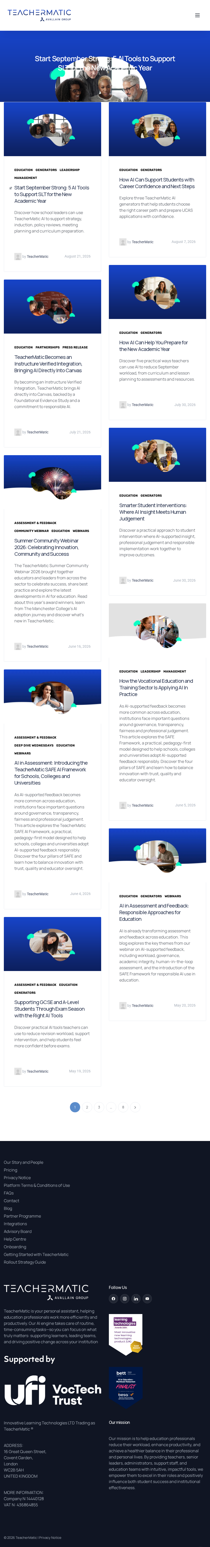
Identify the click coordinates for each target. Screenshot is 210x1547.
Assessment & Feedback (35, 523)
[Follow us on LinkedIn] (136, 1298)
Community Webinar (31, 531)
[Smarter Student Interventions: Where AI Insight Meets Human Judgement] (157, 454)
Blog (8, 1208)
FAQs (9, 1193)
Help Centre (15, 1239)
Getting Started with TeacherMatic (36, 1254)
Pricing (10, 1170)
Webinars (81, 531)
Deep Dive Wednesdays (34, 745)
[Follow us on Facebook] (113, 1298)
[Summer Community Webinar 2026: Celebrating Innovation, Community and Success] (52, 482)
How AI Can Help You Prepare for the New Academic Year (153, 346)
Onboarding (15, 1247)
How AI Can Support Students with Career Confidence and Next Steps (157, 183)
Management (25, 178)
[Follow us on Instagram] (124, 1298)
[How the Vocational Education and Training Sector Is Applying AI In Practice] (157, 630)
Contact (11, 1200)
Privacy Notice (17, 1177)
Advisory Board (18, 1231)
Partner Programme (22, 1216)
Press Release (75, 347)
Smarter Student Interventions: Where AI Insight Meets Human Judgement (153, 512)
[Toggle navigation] (196, 15)
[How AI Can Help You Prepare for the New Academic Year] (157, 291)
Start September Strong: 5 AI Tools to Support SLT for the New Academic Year (51, 194)
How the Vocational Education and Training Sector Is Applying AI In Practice (156, 688)
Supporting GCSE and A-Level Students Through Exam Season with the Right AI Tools (49, 1009)
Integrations (15, 1223)
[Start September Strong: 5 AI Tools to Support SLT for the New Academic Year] (52, 129)
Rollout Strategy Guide (25, 1262)
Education (23, 170)
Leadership (70, 170)
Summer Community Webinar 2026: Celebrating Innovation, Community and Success (46, 547)
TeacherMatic (26, 1537)
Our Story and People (23, 1162)
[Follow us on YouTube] (147, 1298)
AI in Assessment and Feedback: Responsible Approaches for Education (154, 912)
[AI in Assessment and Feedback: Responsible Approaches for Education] (157, 855)
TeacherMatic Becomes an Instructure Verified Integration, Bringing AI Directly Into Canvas (48, 364)
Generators (46, 170)
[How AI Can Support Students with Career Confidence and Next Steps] (157, 129)
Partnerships (48, 347)
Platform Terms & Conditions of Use (37, 1185)
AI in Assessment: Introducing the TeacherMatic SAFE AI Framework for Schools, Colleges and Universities (51, 773)
